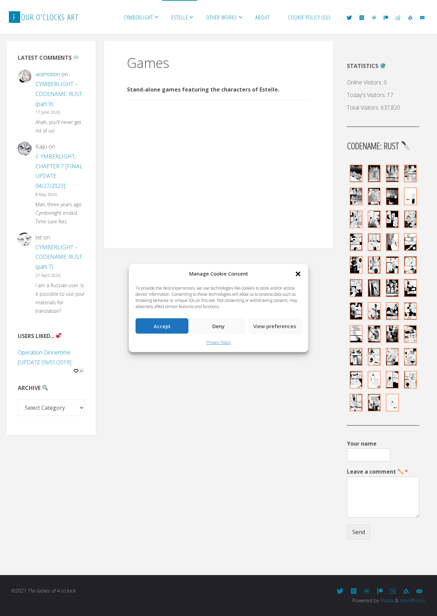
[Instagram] (362, 17)
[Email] (422, 17)
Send (358, 532)
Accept (162, 326)
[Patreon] (386, 17)
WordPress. (413, 600)
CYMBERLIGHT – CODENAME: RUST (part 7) (59, 257)
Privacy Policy (219, 342)
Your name (362, 443)
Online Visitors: (365, 82)
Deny (218, 326)
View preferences (274, 326)
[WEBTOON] (374, 17)
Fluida (386, 600)
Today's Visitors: (367, 95)
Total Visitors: (364, 107)
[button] (298, 273)
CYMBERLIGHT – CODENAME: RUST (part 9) (59, 94)
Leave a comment (377, 471)
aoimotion (48, 74)
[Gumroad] (398, 17)
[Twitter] (349, 17)
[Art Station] (410, 17)
